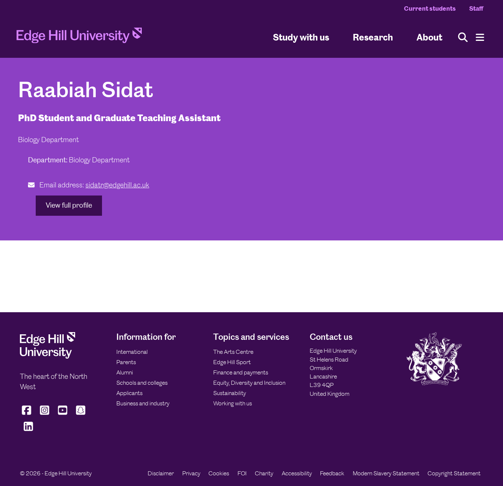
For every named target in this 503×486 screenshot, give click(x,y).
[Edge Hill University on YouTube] (62, 415)
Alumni (124, 372)
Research (373, 37)
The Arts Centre (233, 351)
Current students (430, 8)
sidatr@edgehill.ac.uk (117, 185)
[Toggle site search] (463, 37)
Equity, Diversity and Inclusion (249, 382)
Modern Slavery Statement (386, 473)
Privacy (191, 473)
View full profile (69, 205)
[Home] (79, 37)
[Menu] (480, 37)
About (429, 37)
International (132, 351)
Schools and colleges (142, 382)
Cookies (218, 473)
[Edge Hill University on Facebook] (27, 415)
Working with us (232, 403)
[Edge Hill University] (47, 356)
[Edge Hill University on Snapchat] (81, 415)
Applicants (129, 393)
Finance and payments (240, 372)
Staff (476, 8)
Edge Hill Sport (232, 362)
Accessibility (297, 473)
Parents (126, 362)
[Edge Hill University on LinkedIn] (28, 431)
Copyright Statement (454, 473)
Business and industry (142, 403)
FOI (242, 473)
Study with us (301, 37)
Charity (264, 473)
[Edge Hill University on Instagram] (44, 415)
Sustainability (229, 393)
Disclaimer (161, 473)
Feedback (332, 473)
